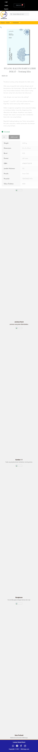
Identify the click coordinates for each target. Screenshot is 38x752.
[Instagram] (25, 746)
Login (6, 2)
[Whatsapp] (13, 746)
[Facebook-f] (21, 746)
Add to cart (14, 137)
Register (6, 9)
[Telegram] (17, 746)
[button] (8, 22)
